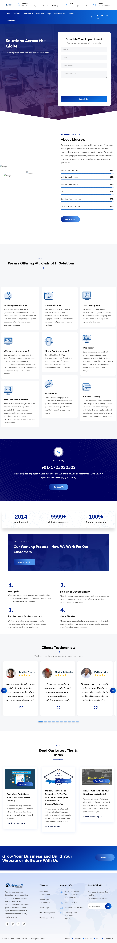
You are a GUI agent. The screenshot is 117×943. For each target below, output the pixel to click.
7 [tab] (65, 721)
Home (9, 13)
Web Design (88, 347)
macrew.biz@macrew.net (78, 6)
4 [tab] (53, 721)
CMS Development (92, 305)
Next (113, 690)
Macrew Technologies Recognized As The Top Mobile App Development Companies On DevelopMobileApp (57, 797)
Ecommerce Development (44, 901)
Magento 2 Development (16, 399)
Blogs (49, 13)
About (17, 13)
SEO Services (51, 393)
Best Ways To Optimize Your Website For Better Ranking (18, 797)
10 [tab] (77, 721)
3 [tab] (49, 721)
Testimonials (59, 13)
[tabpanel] (57, 688)
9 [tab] (73, 721)
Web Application (25, 784)
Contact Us (11, 21)
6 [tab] (61, 721)
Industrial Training (91, 396)
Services (27, 13)
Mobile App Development (16, 305)
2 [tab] (45, 721)
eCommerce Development (16, 351)
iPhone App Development (57, 351)
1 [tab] (40, 721)
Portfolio (40, 13)
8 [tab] (69, 721)
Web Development (53, 305)
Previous (4, 690)
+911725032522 (104, 6)
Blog (98, 938)
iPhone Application (46, 918)
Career (70, 13)
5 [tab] (57, 721)
